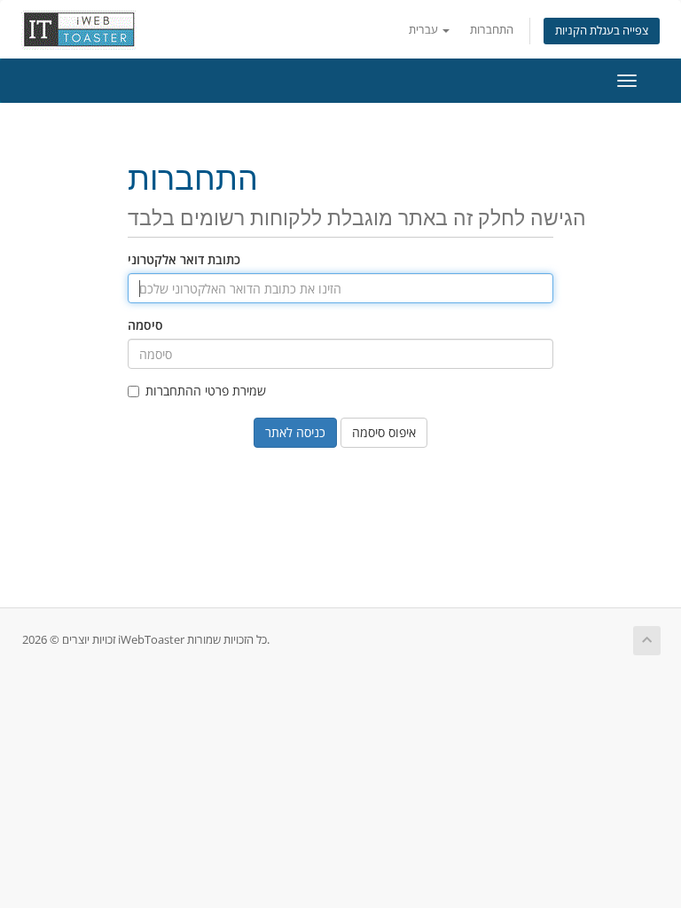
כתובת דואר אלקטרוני (184, 259)
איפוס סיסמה (384, 432)
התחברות (491, 29)
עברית (425, 29)
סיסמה (145, 325)
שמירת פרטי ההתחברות (205, 390)
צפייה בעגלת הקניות (601, 30)
